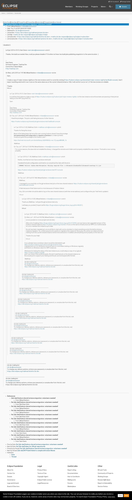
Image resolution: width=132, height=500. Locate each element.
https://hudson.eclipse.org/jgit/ (34, 252)
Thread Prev (22, 22)
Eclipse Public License (44, 480)
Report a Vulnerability (105, 483)
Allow (126, 495)
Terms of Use (42, 473)
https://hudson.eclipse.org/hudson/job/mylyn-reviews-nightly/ (56, 97)
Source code (18, 13)
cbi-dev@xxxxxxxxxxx (22, 30)
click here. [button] (111, 497)
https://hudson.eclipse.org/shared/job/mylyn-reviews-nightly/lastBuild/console (90, 80)
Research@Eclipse (104, 480)
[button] (110, 7)
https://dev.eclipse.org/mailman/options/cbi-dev (35, 39)
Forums (70, 483)
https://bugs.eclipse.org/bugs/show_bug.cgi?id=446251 (64, 205)
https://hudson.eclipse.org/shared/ (54, 224)
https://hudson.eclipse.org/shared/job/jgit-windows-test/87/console (40, 170)
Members (69, 7)
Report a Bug (72, 470)
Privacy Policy (42, 470)
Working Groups (82, 7)
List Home (57, 22)
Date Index (39, 22)
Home (3, 13)
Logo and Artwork (13, 483)
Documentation (73, 473)
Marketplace (72, 486)
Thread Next (31, 22)
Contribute (10, 13)
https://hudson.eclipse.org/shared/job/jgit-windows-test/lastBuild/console (35, 121)
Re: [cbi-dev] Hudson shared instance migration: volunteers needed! (34, 402)
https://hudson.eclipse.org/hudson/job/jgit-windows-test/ (43, 244)
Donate (124, 7)
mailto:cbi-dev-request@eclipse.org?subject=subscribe (70, 37)
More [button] (103, 7)
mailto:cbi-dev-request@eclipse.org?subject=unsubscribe (73, 39)
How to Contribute (74, 476)
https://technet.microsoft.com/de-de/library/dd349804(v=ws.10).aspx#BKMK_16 (40, 140)
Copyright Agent (42, 476)
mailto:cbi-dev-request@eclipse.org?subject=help (30, 34)
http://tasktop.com (12, 68)
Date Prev (7, 22)
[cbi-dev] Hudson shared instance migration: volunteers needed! (33, 398)
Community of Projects (105, 473)
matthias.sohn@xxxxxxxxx (47, 127)
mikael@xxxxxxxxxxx (29, 26)
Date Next (14, 22)
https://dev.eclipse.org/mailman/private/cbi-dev (32, 32)
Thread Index (48, 22)
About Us (10, 470)
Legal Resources (42, 483)
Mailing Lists (72, 480)
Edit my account (114, 1)
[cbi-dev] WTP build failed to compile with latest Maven (36, 450)
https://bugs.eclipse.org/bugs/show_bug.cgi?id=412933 (58, 223)
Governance (11, 480)
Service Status (103, 486)
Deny (120, 495)
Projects (94, 7)
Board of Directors (13, 486)
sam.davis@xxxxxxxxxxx (36, 50)
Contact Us (11, 473)
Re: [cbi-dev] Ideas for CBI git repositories (30, 446)
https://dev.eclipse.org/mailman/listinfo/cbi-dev (33, 37)
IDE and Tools (102, 470)
